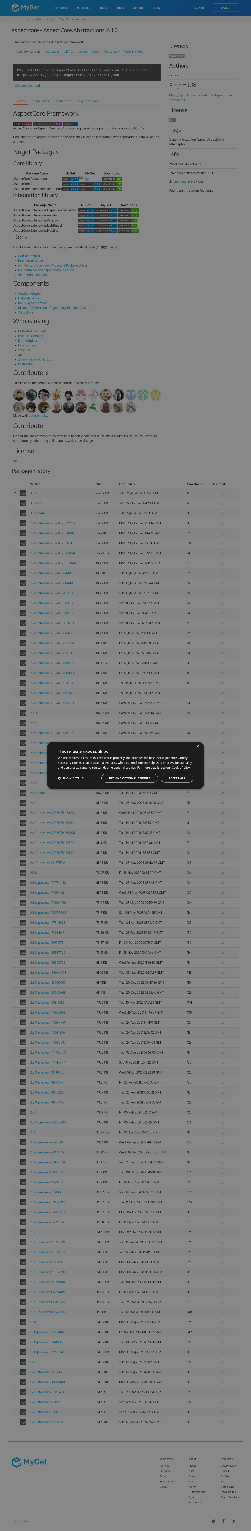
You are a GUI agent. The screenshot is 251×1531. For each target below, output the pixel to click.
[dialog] (125, 765)
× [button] (197, 746)
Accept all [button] (177, 778)
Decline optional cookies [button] (129, 778)
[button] (71, 778)
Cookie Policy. (181, 767)
